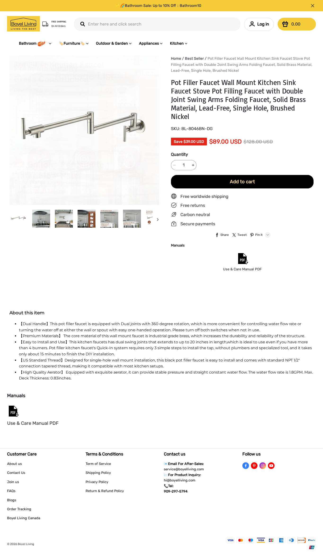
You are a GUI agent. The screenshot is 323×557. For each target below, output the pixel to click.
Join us (13, 482)
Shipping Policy (98, 473)
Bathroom (27, 43)
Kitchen (177, 43)
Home (176, 58)
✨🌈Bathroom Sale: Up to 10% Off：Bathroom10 (158, 5)
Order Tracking (19, 509)
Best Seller (194, 58)
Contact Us (16, 473)
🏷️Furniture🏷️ (72, 43)
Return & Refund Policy (105, 491)
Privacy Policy (97, 482)
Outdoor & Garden (112, 43)
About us (14, 464)
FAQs (11, 491)
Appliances (149, 43)
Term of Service (98, 464)
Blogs (11, 500)
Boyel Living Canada (23, 518)
